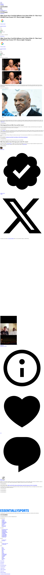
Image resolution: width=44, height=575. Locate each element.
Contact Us (3, 524)
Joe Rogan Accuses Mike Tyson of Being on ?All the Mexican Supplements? (17, 137)
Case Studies (3, 11)
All (2, 547)
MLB (3, 557)
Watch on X (2, 345)
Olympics (3, 556)
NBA (3, 550)
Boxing (3, 13)
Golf (2, 548)
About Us (3, 519)
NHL (3, 559)
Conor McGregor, (9, 143)
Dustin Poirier (25, 144)
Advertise (3, 520)
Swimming (3, 558)
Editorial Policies (4, 522)
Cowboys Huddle (4, 534)
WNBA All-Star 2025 (5, 543)
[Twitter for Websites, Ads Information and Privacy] (22, 389)
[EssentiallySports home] (14, 511)
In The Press (3, 523)
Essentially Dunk (4, 531)
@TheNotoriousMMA (11, 238)
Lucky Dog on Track (5, 529)
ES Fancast (3, 540)
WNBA (3, 553)
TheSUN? (4, 130)
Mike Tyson (2, 121)
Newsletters (2, 10)
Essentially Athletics (5, 532)
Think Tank (2, 4)
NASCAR (3, 549)
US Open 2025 (4, 544)
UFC (2, 552)
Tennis (3, 551)
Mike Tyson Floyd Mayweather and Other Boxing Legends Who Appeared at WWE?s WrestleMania (22, 485)
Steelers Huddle (4, 535)
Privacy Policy (4, 525)
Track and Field (4, 554)
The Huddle (3, 533)
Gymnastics (3, 555)
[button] (2, 118)
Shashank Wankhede (3, 26)
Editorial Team (4, 521)
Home (1, 13)
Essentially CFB (4, 536)
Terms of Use (4, 526)
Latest (1, 2)
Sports (2, 9)
